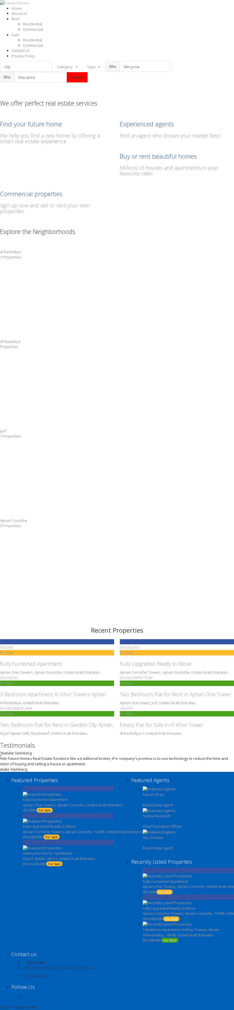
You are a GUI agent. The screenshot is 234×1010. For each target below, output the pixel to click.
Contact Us (20, 50)
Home (16, 8)
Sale (15, 34)
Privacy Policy (23, 55)
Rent (15, 18)
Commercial (33, 29)
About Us (19, 13)
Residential (32, 24)
